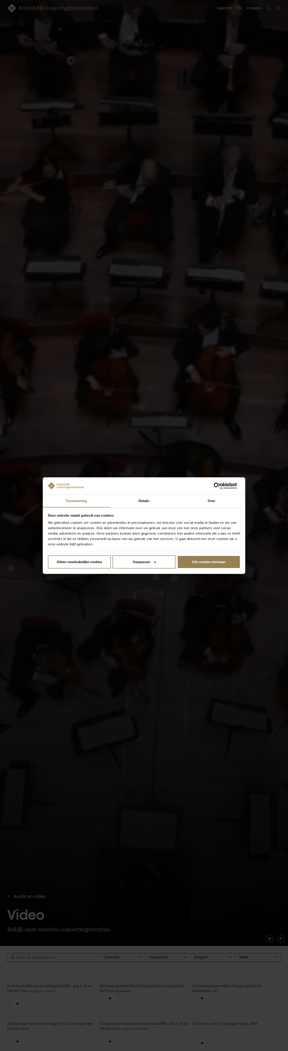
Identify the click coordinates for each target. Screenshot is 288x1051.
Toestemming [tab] (76, 500)
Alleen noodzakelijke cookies (79, 562)
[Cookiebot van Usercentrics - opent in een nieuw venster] (220, 486)
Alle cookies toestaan (208, 562)
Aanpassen (141, 562)
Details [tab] (144, 500)
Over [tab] (211, 500)
